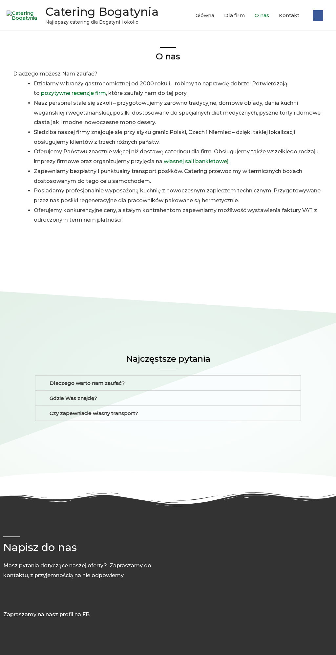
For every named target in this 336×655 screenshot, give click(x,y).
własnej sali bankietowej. (196, 161)
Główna (205, 15)
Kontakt (289, 15)
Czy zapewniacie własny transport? (94, 413)
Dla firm (234, 15)
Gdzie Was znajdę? (73, 398)
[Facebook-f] (6, 599)
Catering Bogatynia (101, 12)
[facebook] (318, 15)
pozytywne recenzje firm (73, 93)
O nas (262, 15)
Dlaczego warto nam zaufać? (87, 383)
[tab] (168, 383)
